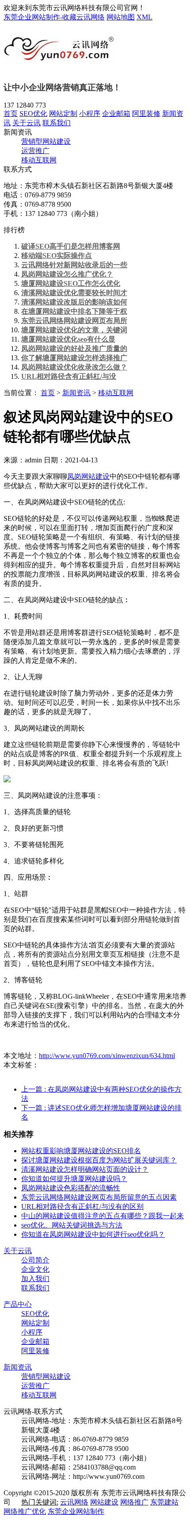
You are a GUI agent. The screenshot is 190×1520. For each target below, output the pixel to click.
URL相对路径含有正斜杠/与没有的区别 (82, 1206)
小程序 (89, 113)
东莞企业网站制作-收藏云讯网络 (54, 17)
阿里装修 (146, 113)
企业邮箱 (116, 113)
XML (144, 17)
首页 (11, 113)
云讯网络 (74, 1502)
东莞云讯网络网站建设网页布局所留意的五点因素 (99, 1197)
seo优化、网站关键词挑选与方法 (71, 1225)
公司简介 (35, 1260)
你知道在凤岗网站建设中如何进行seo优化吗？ (93, 1234)
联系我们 (56, 123)
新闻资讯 (76, 392)
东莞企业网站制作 (76, 1511)
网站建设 (104, 1502)
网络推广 (134, 1502)
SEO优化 (33, 113)
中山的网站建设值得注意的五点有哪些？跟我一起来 (102, 1216)
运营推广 (35, 150)
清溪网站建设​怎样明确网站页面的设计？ (84, 1169)
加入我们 (35, 1278)
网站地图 (120, 17)
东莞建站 (164, 1502)
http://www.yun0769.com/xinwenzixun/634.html (107, 1055)
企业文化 (35, 1269)
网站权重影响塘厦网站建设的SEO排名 (81, 1150)
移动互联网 (39, 160)
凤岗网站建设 (88, 476)
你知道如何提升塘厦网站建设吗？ (74, 1178)
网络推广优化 (25, 1511)
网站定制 (63, 113)
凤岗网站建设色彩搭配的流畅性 (70, 1188)
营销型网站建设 (46, 141)
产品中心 (18, 1304)
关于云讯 (26, 123)
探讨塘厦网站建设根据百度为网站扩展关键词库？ (99, 1160)
